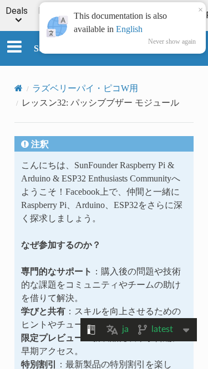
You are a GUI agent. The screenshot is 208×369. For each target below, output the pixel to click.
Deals (17, 11)
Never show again (172, 41)
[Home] (18, 88)
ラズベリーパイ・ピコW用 (85, 88)
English (129, 28)
